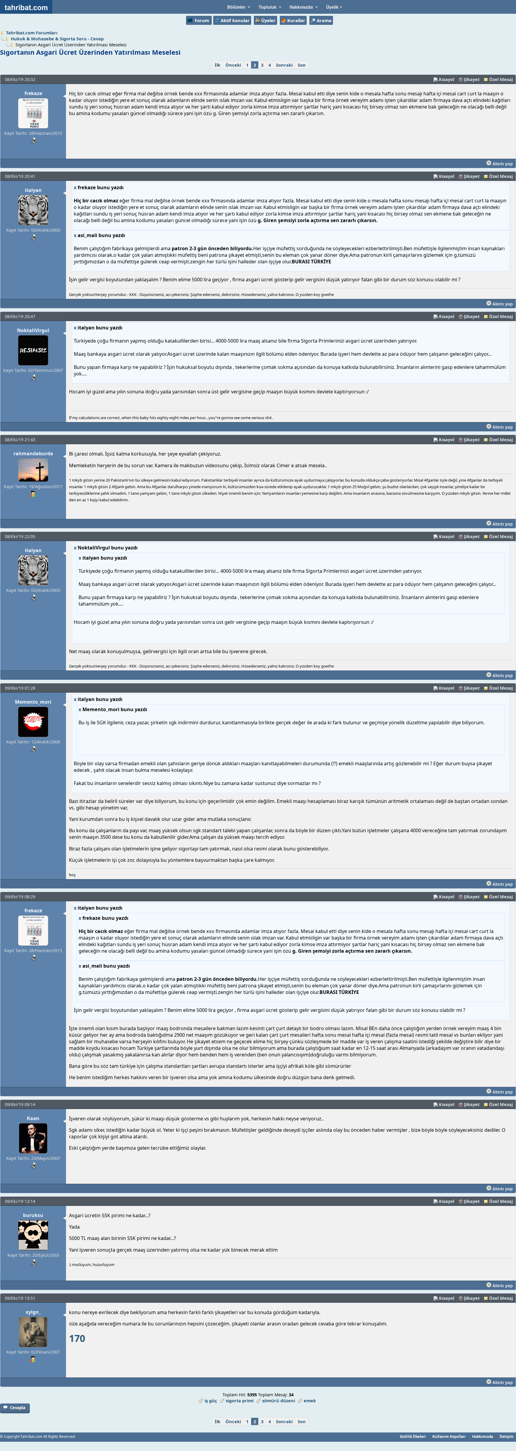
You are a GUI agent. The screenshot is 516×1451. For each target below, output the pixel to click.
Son (302, 65)
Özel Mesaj (501, 79)
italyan (33, 190)
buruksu (33, 1215)
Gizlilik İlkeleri (413, 1436)
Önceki (233, 65)
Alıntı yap (502, 164)
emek (310, 1400)
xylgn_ (33, 1312)
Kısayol (446, 79)
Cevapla (17, 1407)
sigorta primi (240, 1400)
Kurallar (296, 20)
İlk (217, 65)
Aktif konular (235, 20)
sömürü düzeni (278, 1400)
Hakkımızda (482, 1436)
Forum (202, 20)
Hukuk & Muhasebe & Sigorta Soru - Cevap (57, 39)
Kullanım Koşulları (449, 1436)
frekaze (33, 93)
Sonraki (284, 65)
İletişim (507, 1436)
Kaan (33, 1118)
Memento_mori (33, 702)
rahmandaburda (33, 453)
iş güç (211, 1400)
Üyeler (268, 20)
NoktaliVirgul (33, 330)
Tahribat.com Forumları (31, 33)
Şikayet (472, 79)
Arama (324, 20)
